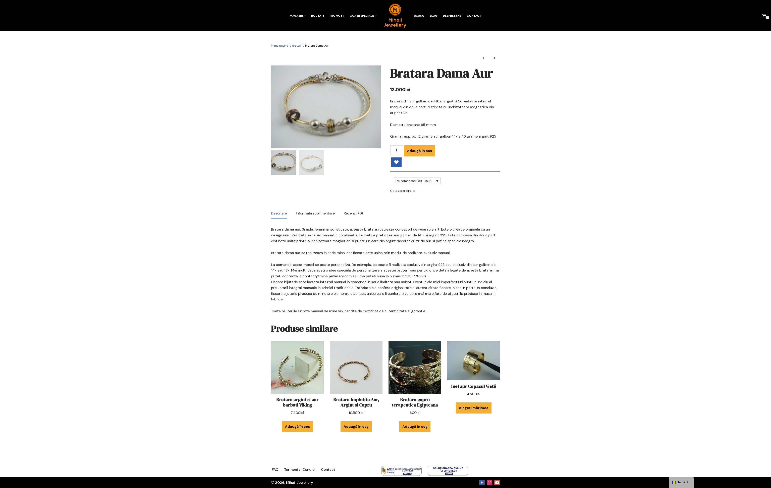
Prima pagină (279, 45)
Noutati (317, 15)
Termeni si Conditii (299, 469)
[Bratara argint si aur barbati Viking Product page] (297, 367)
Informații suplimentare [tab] (315, 213)
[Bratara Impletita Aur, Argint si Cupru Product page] (356, 367)
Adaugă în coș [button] (297, 426)
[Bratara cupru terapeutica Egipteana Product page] (415, 367)
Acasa (419, 15)
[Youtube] (497, 482)
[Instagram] (489, 482)
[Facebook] (482, 482)
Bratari (296, 45)
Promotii (336, 15)
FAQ (275, 469)
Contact (474, 15)
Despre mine (452, 15)
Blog (433, 15)
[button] (304, 15)
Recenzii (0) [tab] (353, 213)
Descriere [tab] (279, 213)
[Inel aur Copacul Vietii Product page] (473, 360)
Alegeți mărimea (474, 407)
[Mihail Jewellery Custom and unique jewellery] (395, 16)
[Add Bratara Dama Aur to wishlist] (396, 162)
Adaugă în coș (419, 150)
